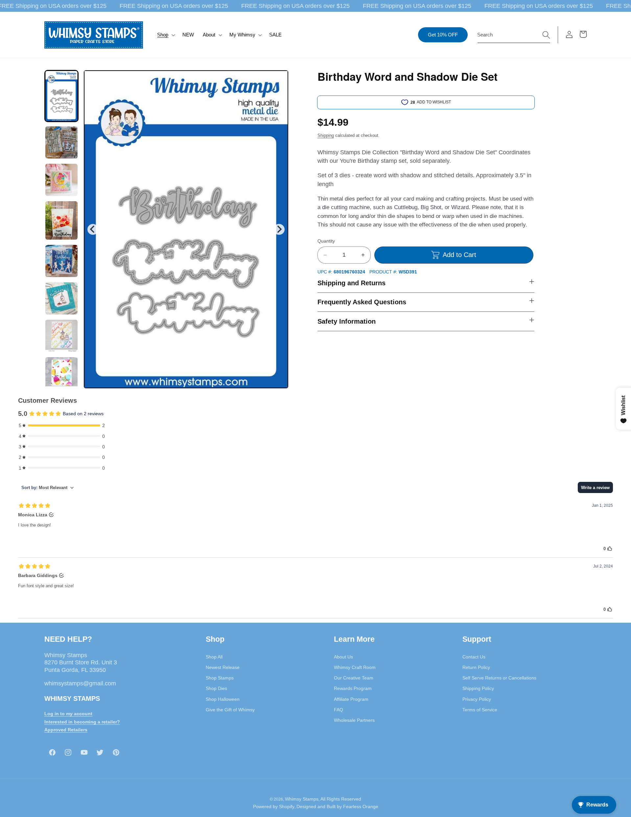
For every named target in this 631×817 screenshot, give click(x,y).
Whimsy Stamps (301, 798)
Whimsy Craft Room (355, 667)
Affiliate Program (351, 698)
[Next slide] (278, 229)
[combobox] (514, 35)
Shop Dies (216, 688)
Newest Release (223, 667)
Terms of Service (479, 709)
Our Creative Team (353, 677)
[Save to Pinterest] (279, 79)
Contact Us (473, 656)
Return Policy (476, 667)
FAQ (338, 709)
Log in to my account (68, 713)
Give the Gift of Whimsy (230, 709)
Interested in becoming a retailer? (82, 721)
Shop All (214, 656)
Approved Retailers (65, 729)
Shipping (325, 135)
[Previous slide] (92, 229)
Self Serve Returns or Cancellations (499, 677)
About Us (343, 656)
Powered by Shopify (273, 806)
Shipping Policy (478, 688)
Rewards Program (353, 688)
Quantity (326, 241)
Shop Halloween (223, 698)
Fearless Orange (360, 806)
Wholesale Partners (354, 720)
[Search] (546, 34)
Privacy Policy (476, 698)
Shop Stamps (220, 677)
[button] (165, 34)
